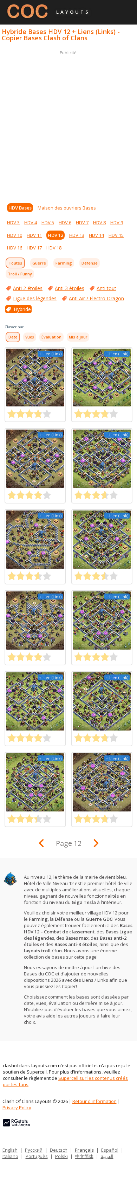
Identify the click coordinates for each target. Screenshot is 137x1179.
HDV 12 (55, 235)
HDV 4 (30, 222)
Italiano (10, 1156)
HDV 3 (13, 222)
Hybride (22, 309)
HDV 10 (14, 235)
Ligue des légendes (35, 298)
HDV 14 (96, 235)
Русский (34, 1150)
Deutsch (58, 1150)
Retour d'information (94, 1101)
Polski (61, 1156)
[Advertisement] (68, 125)
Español (109, 1150)
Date (12, 337)
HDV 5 (47, 222)
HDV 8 (99, 222)
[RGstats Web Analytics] (16, 1125)
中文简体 (84, 1156)
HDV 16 (14, 248)
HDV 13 (76, 235)
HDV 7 (82, 222)
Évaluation (51, 337)
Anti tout (106, 288)
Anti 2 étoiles (28, 288)
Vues (29, 337)
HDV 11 (34, 235)
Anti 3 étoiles (69, 288)
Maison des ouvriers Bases (67, 208)
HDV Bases (20, 208)
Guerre (39, 263)
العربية (107, 1156)
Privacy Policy (16, 1107)
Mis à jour (78, 337)
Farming (64, 263)
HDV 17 (34, 248)
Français (84, 1150)
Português (37, 1156)
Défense (89, 263)
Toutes (15, 263)
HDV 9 (116, 222)
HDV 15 (116, 235)
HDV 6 (65, 222)
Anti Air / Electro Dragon (96, 298)
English (10, 1150)
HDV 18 (53, 248)
